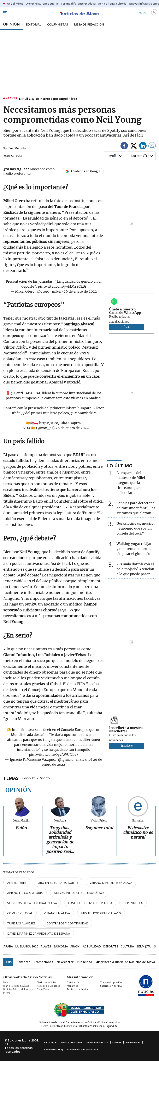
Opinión (18, 790)
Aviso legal (50, 1042)
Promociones (43, 962)
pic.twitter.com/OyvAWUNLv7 (53, 754)
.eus (8, 962)
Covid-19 (28, 778)
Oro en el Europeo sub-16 (58, 883)
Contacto (23, 962)
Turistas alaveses (21, 923)
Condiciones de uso (97, 1042)
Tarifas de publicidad (78, 989)
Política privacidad (71, 1042)
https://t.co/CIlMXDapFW (60, 423)
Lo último (119, 465)
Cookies (116, 1042)
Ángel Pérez (16, 883)
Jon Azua (60, 820)
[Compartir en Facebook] (124, 146)
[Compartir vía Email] (152, 146)
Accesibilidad (132, 1042)
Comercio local (20, 913)
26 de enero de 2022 (80, 291)
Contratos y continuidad (67, 923)
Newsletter (65, 962)
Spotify (45, 778)
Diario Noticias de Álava (16, 985)
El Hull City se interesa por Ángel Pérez (48, 99)
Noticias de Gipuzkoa (48, 985)
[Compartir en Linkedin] (143, 146)
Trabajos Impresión (111, 982)
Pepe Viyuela (133, 903)
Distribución (73, 982)
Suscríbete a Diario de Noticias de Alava (125, 962)
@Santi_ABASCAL (26, 393)
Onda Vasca (43, 989)
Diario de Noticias (46, 982)
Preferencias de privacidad (82, 1049)
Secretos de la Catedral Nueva (32, 903)
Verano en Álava (57, 913)
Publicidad (84, 962)
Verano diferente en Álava (111, 883)
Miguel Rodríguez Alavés (101, 913)
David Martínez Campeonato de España (38, 933)
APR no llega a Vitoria (25, 893)
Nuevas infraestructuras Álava (79, 893)
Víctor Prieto (99, 820)
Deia (5, 982)
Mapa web (72, 985)
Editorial (137, 820)
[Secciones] (4, 12)
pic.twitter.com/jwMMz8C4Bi (62, 286)
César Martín (21, 820)
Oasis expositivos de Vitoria (90, 903)
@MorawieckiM (84, 413)
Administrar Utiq (53, 1049)
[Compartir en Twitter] (133, 146)
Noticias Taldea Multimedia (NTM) (18, 991)
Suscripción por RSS (111, 985)
